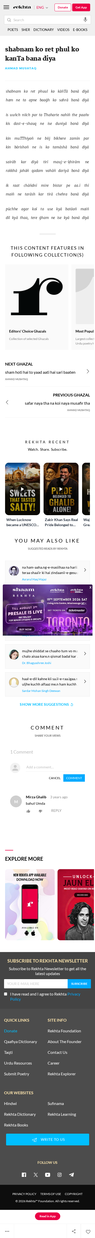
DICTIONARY (43, 30)
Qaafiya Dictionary (20, 1042)
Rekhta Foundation (64, 1031)
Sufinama (56, 1103)
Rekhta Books (16, 1125)
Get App (81, 7)
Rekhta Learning (62, 1114)
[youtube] (48, 1174)
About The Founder (65, 1042)
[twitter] (36, 1174)
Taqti (8, 1052)
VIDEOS (63, 30)
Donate (63, 7)
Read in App (48, 1216)
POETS (13, 30)
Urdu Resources (18, 1063)
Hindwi (10, 1103)
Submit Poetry (16, 1074)
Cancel (55, 778)
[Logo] (22, 7)
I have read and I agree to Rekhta (45, 996)
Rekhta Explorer (62, 1074)
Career (54, 1063)
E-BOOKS (80, 30)
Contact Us (57, 1052)
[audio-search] (85, 19)
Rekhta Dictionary (20, 1114)
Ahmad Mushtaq (21, 68)
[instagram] (59, 1174)
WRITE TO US (53, 1139)
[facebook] (24, 1174)
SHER (26, 30)
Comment (74, 778)
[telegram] (71, 1174)
